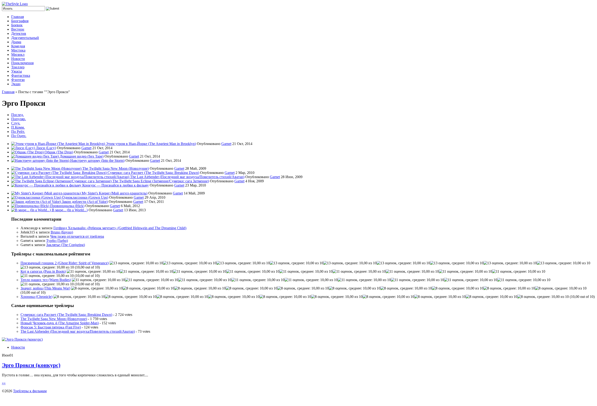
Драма (16, 42)
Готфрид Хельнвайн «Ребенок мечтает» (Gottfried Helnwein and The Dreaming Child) (119, 228)
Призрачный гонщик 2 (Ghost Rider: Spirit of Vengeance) (65, 263)
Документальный (25, 38)
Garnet (226, 144)
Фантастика (20, 76)
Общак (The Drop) (59, 152)
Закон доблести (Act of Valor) (85, 202)
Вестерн (17, 29)
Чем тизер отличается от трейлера (77, 236)
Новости (18, 59)
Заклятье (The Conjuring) (65, 245)
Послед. (17, 115)
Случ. (15, 123)
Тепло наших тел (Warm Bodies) (46, 280)
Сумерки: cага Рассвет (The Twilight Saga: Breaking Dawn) (153, 173)
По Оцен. (18, 136)
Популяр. (18, 119)
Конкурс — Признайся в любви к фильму (115, 185)
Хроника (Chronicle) (36, 297)
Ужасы (16, 71)
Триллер (17, 67)
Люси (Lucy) (46, 148)
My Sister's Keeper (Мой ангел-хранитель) (114, 193)
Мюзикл (17, 54)
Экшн (16, 84)
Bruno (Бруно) (62, 232)
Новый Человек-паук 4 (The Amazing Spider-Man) (60, 323)
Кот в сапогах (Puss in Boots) (43, 271)
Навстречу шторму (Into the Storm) (97, 160)
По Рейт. (18, 132)
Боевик (17, 25)
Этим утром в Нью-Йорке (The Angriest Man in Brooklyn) (151, 144)
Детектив (18, 33)
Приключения (22, 63)
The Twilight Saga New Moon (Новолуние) (115, 168)
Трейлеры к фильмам (30, 391)
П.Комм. (18, 127)
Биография (19, 21)
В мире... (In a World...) (70, 210)
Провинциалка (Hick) (67, 206)
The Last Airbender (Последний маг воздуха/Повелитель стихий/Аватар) (187, 177)
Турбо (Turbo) (57, 241)
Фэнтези (18, 80)
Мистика (18, 50)
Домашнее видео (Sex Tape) (82, 156)
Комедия (18, 46)
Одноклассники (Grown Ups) (85, 197)
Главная (17, 17)
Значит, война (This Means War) (45, 288)
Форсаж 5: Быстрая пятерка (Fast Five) (51, 327)
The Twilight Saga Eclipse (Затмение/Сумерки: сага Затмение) (160, 181)
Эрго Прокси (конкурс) (31, 365)
